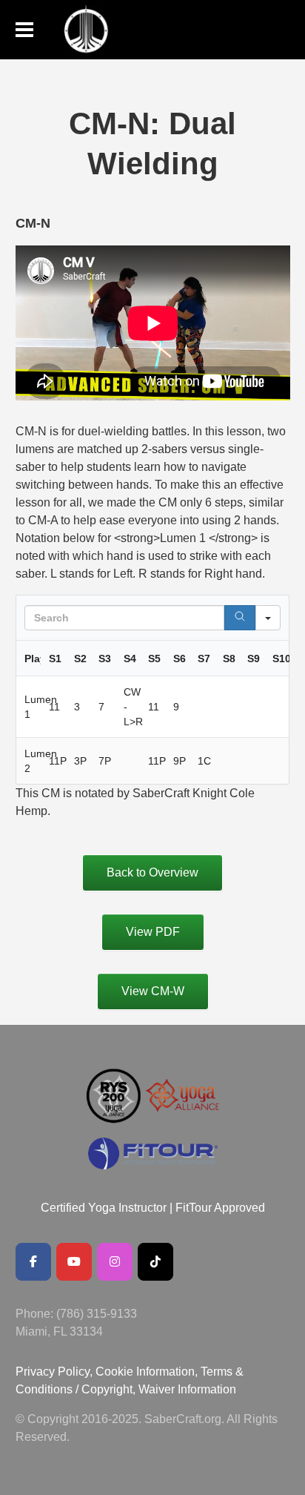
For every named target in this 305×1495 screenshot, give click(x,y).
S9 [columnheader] (253, 658)
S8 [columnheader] (229, 658)
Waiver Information (187, 1389)
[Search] (239, 617)
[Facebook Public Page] (33, 1262)
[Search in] (268, 617)
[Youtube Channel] (74, 1262)
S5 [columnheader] (154, 658)
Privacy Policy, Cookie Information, (108, 1371)
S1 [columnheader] (55, 658)
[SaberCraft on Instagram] (115, 1262)
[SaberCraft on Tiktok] (155, 1262)
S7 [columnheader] (204, 658)
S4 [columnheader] (130, 658)
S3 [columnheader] (104, 658)
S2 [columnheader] (80, 658)
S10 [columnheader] (280, 658)
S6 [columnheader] (179, 658)
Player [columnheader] (32, 658)
